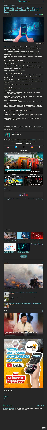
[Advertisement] (23, 215)
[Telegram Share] (40, 14)
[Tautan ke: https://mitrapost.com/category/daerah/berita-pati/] (42, 262)
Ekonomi (5, 14)
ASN (5, 400)
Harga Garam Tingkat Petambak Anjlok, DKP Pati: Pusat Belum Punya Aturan (23, 292)
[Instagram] (24, 195)
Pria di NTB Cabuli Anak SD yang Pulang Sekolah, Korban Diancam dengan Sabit (34, 199)
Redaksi (31, 408)
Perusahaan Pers (18, 408)
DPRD (5, 398)
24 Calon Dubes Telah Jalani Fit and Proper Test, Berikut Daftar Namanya (20, 332)
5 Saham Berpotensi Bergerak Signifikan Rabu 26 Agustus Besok (37, 244)
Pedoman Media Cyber (7, 409)
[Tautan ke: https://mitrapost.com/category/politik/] (42, 311)
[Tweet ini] (38, 14)
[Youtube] (27, 195)
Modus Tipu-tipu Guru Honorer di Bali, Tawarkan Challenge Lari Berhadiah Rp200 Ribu (25, 303)
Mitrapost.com (7, 46)
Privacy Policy (24, 409)
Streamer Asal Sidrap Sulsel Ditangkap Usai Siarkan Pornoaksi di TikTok (12, 199)
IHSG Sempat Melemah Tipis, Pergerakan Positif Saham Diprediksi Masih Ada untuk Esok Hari (9, 252)
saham (8, 188)
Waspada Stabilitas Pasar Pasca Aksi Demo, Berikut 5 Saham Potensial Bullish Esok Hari (23, 241)
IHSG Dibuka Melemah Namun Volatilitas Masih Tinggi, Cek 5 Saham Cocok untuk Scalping (36, 241)
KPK (5, 393)
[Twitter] (22, 195)
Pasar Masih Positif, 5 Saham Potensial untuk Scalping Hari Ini (23, 252)
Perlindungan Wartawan (38, 408)
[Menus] (4, 1)
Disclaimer (19, 409)
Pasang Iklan (14, 409)
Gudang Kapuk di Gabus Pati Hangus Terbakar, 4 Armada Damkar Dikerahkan (20, 288)
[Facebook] (20, 195)
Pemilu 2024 (6, 396)
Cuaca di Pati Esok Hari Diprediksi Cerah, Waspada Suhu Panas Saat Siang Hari (23, 297)
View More (23, 256)
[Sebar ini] (36, 14)
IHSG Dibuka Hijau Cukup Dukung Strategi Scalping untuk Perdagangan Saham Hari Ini (10, 241)
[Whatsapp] (42, 14)
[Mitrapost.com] (23, 1)
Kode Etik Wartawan (25, 408)
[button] (44, 428)
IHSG (5, 188)
